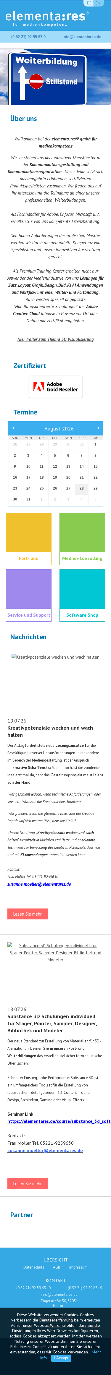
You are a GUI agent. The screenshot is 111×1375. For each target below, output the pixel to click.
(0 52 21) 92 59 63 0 (28, 37)
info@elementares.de (81, 37)
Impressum (78, 1267)
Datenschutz (33, 1267)
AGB (56, 1267)
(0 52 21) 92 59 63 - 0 (33, 1287)
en (98, 3)
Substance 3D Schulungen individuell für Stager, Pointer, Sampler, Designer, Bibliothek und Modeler (52, 1023)
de (89, 3)
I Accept (61, 1358)
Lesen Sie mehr (27, 914)
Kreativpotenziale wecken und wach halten (50, 731)
